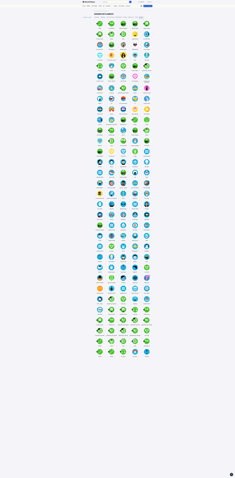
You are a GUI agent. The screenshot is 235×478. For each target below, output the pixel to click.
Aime (136, 17)
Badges (141, 17)
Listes (125, 17)
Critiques (118, 17)
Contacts (131, 17)
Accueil (96, 17)
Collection (110, 17)
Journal (103, 17)
